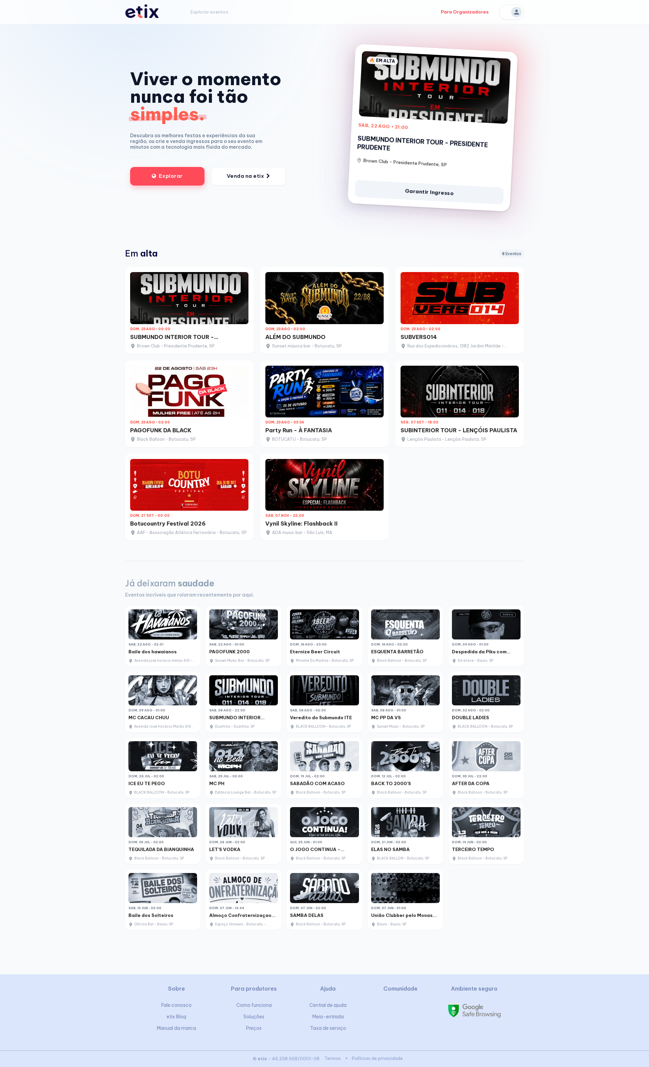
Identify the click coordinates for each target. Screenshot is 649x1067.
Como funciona (254, 1005)
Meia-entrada (328, 1016)
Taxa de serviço (328, 1028)
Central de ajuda (327, 1005)
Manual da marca (176, 1028)
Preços (254, 1028)
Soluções (253, 1016)
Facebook (383, 1008)
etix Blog (176, 1016)
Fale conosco (176, 1005)
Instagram (400, 1008)
